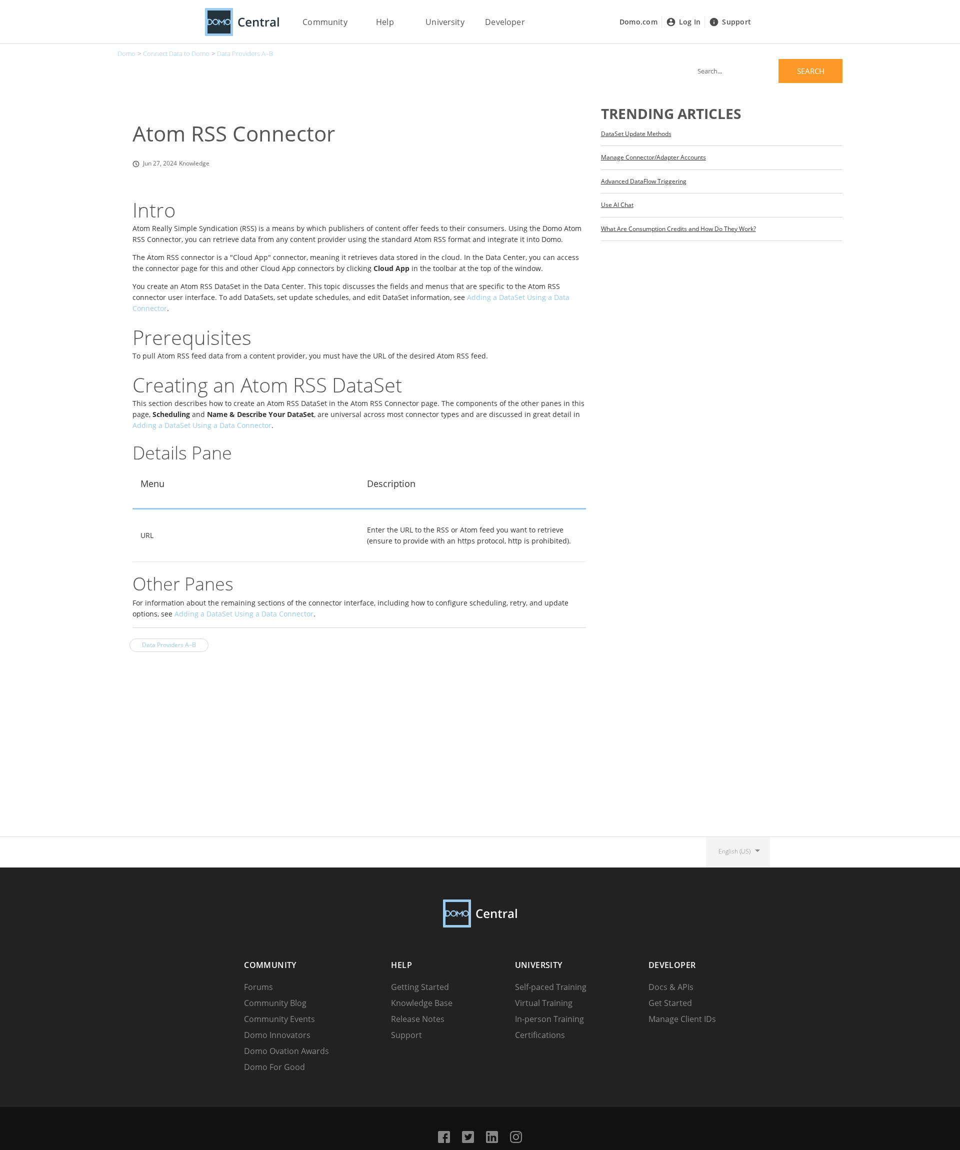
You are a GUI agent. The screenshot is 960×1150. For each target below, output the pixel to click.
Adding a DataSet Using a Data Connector (202, 425)
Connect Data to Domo (176, 53)
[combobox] (766, 71)
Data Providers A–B (245, 53)
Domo (127, 53)
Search (810, 71)
